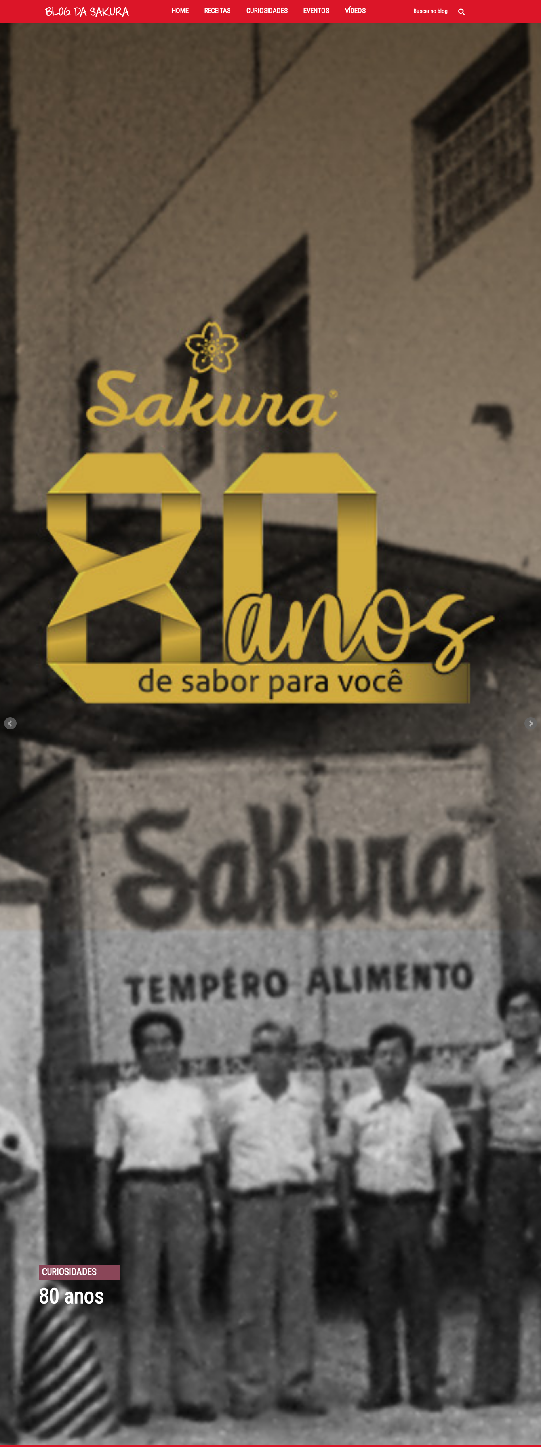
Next (530, 723)
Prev (10, 723)
